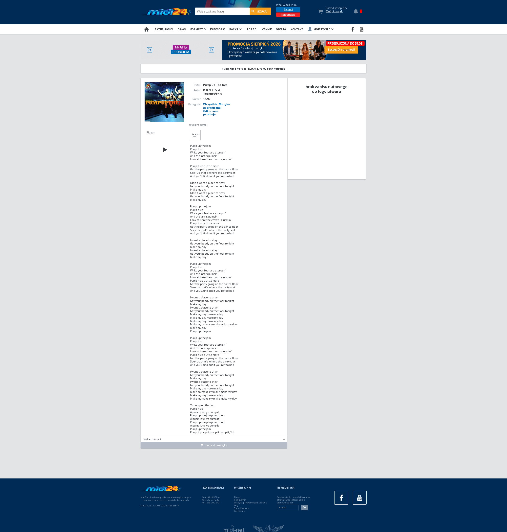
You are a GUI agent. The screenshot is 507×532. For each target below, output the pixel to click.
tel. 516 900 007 (211, 502)
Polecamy (239, 510)
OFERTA (281, 29)
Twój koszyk (334, 11)
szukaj (262, 11)
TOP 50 (251, 29)
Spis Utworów (242, 508)
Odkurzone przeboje (210, 112)
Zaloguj (288, 9)
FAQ (236, 505)
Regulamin (240, 499)
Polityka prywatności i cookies (250, 502)
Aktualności (164, 29)
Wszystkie (210, 104)
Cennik (267, 29)
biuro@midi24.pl (211, 497)
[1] (357, 12)
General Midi (195, 135)
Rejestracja (288, 14)
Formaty (196, 29)
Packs (234, 29)
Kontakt (297, 29)
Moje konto (322, 29)
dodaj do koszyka (216, 445)
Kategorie (217, 29)
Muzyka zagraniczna (216, 106)
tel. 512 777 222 (210, 499)
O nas (182, 29)
